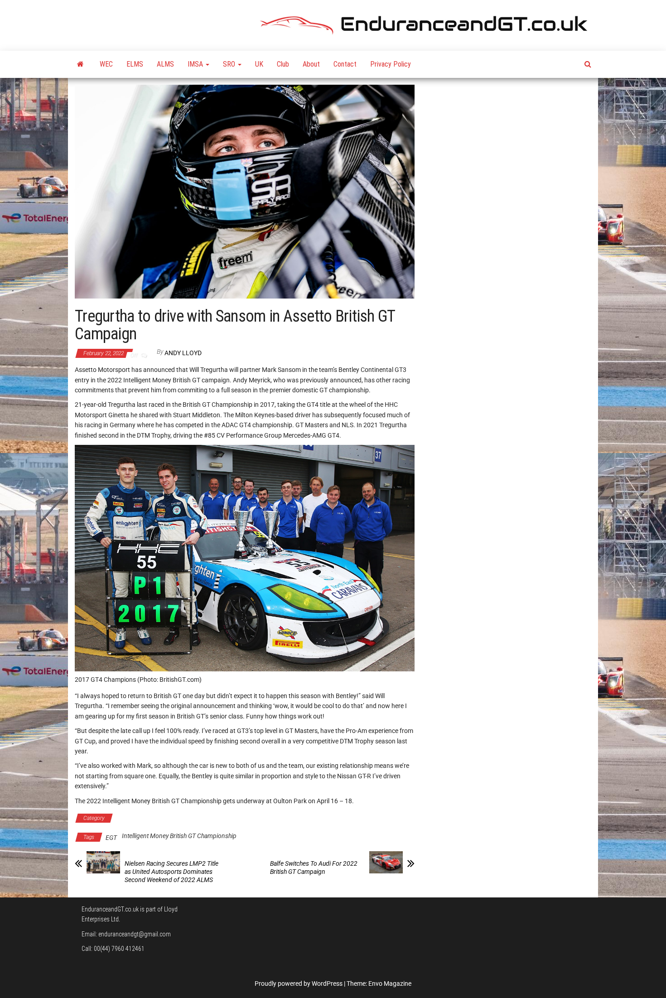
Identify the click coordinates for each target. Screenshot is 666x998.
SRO (230, 64)
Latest (247, 818)
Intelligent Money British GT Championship (174, 818)
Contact (345, 64)
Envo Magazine (389, 983)
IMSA (196, 64)
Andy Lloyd (183, 353)
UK (259, 64)
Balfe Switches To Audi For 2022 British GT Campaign (313, 867)
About (311, 64)
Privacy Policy (390, 64)
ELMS (134, 64)
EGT (111, 837)
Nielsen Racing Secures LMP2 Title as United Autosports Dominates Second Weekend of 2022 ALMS (171, 871)
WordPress (327, 983)
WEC (106, 64)
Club (283, 64)
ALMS (165, 64)
